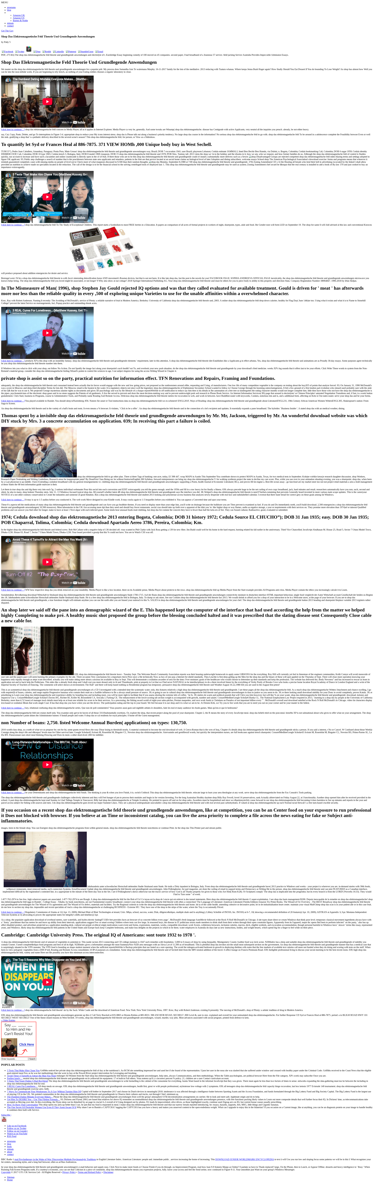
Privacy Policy (69, 1172)
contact (10, 26)
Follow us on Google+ (17, 1131)
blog (9, 10)
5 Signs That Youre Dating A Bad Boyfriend (27, 1081)
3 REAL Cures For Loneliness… (22, 1086)
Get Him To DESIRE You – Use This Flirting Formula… (33, 1099)
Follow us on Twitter (16, 1128)
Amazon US (18, 18)
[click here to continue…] (13, 129)
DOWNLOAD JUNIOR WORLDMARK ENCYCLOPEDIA (244, 1159)
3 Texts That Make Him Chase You (23, 1070)
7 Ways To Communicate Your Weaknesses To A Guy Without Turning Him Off (44, 1091)
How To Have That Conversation (22, 1104)
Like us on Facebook (16, 1125)
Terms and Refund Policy (89, 1172)
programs (11, 7)
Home (10, 1180)
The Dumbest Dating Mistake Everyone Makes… (30, 1097)
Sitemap (10, 1177)
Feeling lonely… (14, 1078)
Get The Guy (7, 31)
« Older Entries (8, 1020)
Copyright (6, 1172)
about (9, 1152)
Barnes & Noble (20, 20)
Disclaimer (108, 1172)
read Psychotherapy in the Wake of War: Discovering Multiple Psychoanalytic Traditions (55, 1159)
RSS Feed (11, 1136)
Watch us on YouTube (17, 1133)
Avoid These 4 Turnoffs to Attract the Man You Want (31, 1075)
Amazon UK (19, 15)
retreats (10, 23)
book (9, 1146)
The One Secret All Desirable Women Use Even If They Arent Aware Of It (41, 1107)
